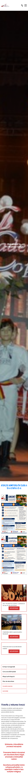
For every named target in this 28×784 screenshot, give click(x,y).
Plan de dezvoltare (8, 681)
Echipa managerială (9, 666)
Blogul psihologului (9, 676)
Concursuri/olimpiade (9, 671)
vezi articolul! (14, 608)
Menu (25, 4)
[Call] (22, 5)
